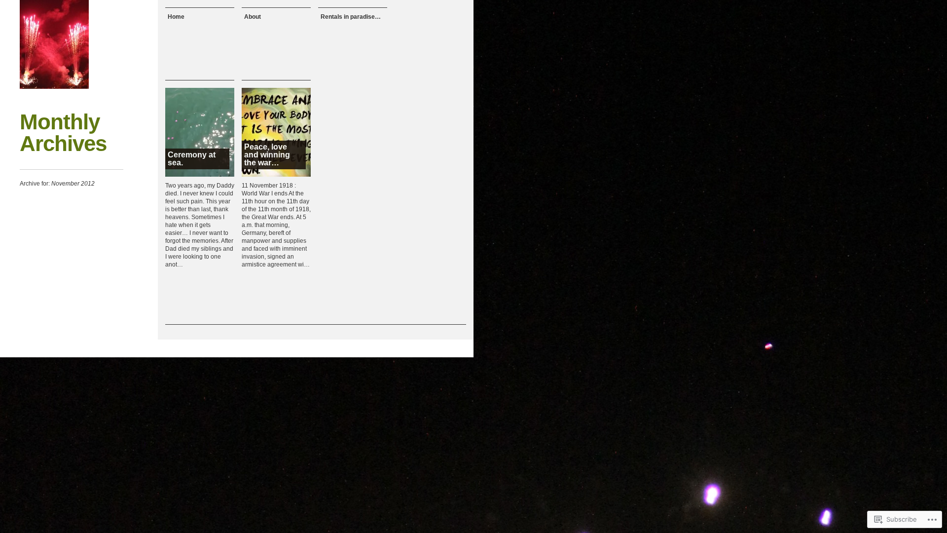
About (252, 16)
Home (176, 16)
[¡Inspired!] (54, 44)
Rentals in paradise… (351, 16)
